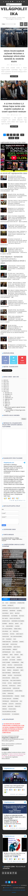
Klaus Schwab (6, 662)
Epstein (12, 634)
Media (4, 670)
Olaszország (17, 675)
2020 (4, 385)
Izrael (13, 657)
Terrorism (4, 98)
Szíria (4, 693)
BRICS (11, 613)
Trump (22, 696)
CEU (21, 623)
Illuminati (5, 654)
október (7, 396)
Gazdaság (15, 641)
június (6, 402)
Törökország (14, 701)
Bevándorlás (5, 615)
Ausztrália (5, 613)
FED (3, 639)
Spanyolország (6, 688)
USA (21, 701)
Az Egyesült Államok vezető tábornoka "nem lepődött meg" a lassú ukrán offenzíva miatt (17, 227)
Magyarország (11, 667)
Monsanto (16, 670)
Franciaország (6, 641)
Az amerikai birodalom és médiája (10, 538)
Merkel (9, 670)
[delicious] (24, 1)
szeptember (8, 397)
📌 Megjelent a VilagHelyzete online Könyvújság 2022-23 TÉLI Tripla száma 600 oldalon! (17, 346)
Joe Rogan (12, 659)
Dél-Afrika (5, 631)
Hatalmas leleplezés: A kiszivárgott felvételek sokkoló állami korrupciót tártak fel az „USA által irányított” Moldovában (14, 241)
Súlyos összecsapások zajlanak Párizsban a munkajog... (14, 407)
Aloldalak (14, 599)
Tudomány (15, 698)
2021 (4, 383)
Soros (19, 685)
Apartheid (5, 610)
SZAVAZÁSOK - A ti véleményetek (22, 599)
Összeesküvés (6, 714)
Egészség (15, 631)
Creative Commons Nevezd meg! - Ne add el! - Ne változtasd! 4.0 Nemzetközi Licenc (14, 755)
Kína (22, 662)
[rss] (17, 1)
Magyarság (20, 667)
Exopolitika (5, 636)
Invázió (16, 654)
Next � (11, 138)
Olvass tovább (14, 76)
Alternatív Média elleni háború (10, 608)
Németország (16, 672)
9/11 (7, 603)
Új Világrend (15, 714)
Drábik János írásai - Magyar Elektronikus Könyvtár (12, 539)
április (6, 405)
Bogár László (6, 621)
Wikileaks (10, 706)
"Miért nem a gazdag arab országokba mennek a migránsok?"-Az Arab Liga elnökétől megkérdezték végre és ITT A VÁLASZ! (13, 319)
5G (3, 603)
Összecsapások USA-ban (9, 711)
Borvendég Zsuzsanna (18, 621)
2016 (4, 391)
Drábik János (17, 628)
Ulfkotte (11, 703)
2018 (4, 388)
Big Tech (21, 615)
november (7, 394)
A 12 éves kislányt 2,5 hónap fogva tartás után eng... (14, 410)
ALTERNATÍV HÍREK (9, 887)
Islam (8, 657)
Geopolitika (14, 644)
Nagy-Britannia (6, 672)
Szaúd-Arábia (18, 690)
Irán (3, 657)
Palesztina (5, 680)
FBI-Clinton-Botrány (16, 636)
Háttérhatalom (6, 652)
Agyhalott (10, 605)
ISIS (13, 652)
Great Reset (17, 646)
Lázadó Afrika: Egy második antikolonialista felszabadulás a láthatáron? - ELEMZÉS (17, 196)
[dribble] (15, 1)
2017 (4, 389)
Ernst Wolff (19, 634)
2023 (4, 380)
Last (17, 138)
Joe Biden (5, 659)
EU (10, 631)
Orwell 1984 (15, 678)
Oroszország (6, 678)
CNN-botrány (9, 626)
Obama (4, 675)
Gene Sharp (5, 644)
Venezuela (18, 703)
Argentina (12, 610)
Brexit (17, 623)
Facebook (9, 639)
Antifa (23, 608)
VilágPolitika (14, 11)
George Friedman (7, 646)
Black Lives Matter (15, 618)
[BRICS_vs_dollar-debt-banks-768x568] (8, 259)
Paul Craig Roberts (15, 680)
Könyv (4, 665)
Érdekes (4, 709)
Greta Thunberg (6, 649)
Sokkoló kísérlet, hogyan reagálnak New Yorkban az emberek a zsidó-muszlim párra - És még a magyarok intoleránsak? (14, 303)
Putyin (9, 683)
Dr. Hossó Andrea (7, 628)
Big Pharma (14, 615)
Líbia (3, 667)
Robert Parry (17, 683)
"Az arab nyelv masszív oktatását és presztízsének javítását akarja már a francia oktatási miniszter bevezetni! (13, 554)
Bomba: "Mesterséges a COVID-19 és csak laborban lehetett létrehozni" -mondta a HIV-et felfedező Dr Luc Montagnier (13, 592)
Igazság (18, 652)
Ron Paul (4, 685)
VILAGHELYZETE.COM (16, 885)
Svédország (16, 688)
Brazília (11, 623)
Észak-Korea (12, 709)
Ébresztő (17, 706)
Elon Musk (5, 634)
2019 (4, 386)
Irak (21, 654)
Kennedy (19, 659)
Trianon (17, 696)
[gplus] (8, 1)
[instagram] (21, 1)
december (7, 393)
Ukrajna (4, 703)
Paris (3, 45)
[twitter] (6, 1)
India (11, 654)
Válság (4, 706)
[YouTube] (18, 881)
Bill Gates (5, 618)
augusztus (7, 399)
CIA (3, 626)
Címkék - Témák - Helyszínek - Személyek (6, 599)
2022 (4, 381)
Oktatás (10, 675)
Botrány (4, 623)
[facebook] (3, 1)
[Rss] (21, 881)
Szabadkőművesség (7, 690)
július (6, 401)
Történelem (5, 701)
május (6, 404)
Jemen (18, 657)
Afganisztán (21, 603)
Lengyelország (18, 665)
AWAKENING (13, 603)
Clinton (17, 626)
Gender (21, 641)
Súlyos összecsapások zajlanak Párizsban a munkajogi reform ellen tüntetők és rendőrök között (14, 56)
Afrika (4, 605)
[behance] (19, 1)
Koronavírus (15, 662)
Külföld (10, 665)
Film (14, 639)
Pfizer (4, 683)
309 (22, 135)
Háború (15, 649)
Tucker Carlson (6, 698)
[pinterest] (10, 1)
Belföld (17, 613)
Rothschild (12, 685)
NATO (22, 670)
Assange (19, 610)
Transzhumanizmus (7, 696)
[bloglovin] (12, 1)
